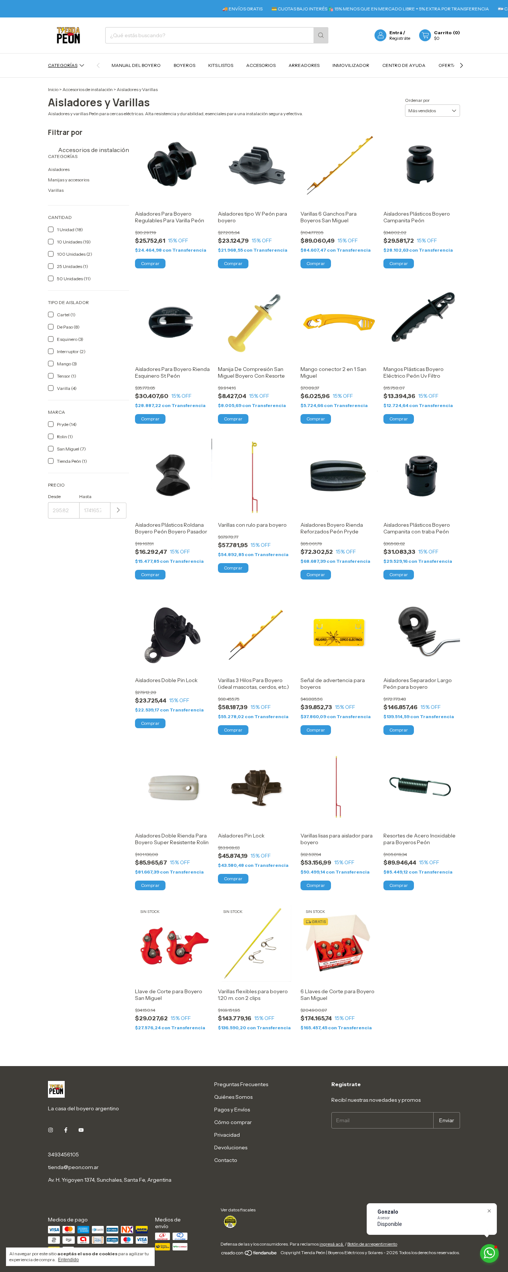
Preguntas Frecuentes (241, 1084)
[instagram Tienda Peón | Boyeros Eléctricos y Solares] (50, 1130)
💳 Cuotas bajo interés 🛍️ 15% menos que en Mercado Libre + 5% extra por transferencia (358, 9)
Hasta (85, 496)
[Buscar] (321, 35)
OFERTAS (448, 65)
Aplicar (118, 511)
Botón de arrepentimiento (372, 1244)
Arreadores (304, 65)
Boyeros (184, 65)
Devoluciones (230, 1147)
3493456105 (63, 1154)
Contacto (225, 1160)
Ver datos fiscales (238, 1210)
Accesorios (261, 65)
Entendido (68, 1259)
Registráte (399, 38)
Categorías (62, 65)
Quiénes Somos (233, 1097)
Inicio (53, 89)
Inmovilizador (350, 65)
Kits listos (220, 65)
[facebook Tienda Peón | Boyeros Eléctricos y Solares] (65, 1130)
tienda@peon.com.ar (73, 1167)
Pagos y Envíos (232, 1109)
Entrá (395, 32)
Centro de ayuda (403, 65)
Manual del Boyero (136, 65)
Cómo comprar (233, 1122)
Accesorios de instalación (87, 89)
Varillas (56, 190)
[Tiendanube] (249, 1254)
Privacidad (227, 1134)
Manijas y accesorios (68, 180)
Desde (54, 496)
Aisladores (59, 169)
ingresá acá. (331, 1244)
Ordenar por (417, 100)
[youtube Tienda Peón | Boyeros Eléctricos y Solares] (81, 1130)
